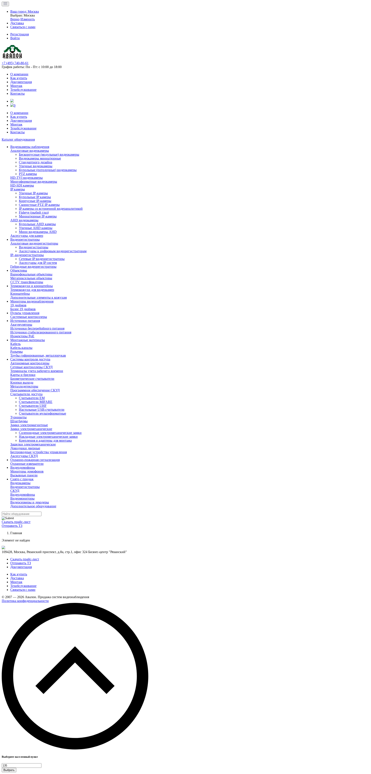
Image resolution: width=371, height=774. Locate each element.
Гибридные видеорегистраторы (33, 266)
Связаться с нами (22, 590)
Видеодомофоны (22, 467)
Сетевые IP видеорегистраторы (42, 259)
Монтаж (16, 86)
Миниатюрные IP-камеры (38, 216)
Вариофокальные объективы (31, 274)
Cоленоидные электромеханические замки (50, 433)
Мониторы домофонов (27, 471)
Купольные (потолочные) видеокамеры (48, 170)
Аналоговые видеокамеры (29, 150)
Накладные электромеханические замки (48, 436)
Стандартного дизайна (35, 162)
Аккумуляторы (21, 324)
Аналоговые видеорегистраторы (34, 243)
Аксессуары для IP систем (38, 263)
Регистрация (19, 34)
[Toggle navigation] (5, 4)
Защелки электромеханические (33, 444)
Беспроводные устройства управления (38, 452)
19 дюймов (18, 305)
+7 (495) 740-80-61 (15, 63)
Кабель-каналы (21, 348)
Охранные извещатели (27, 463)
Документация (21, 82)
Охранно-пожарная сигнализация (35, 460)
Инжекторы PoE (22, 336)
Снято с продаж (21, 479)
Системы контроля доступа (30, 359)
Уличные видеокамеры (35, 166)
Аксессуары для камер (26, 235)
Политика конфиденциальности (25, 601)
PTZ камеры (28, 174)
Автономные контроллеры (29, 363)
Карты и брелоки (22, 375)
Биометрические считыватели (32, 378)
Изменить (27, 19)
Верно (15, 19)
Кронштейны (20, 293)
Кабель (15, 344)
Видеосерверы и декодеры (29, 502)
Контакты (17, 93)
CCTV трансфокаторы (26, 282)
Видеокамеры (20, 483)
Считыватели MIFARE (35, 402)
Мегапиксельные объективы (31, 278)
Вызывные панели (24, 475)
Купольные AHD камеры (37, 224)
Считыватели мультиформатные (42, 413)
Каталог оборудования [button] (18, 139)
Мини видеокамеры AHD (38, 232)
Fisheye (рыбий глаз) (34, 212)
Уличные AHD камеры (35, 228)
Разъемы (16, 351)
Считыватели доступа (26, 394)
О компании (19, 74)
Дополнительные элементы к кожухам (38, 297)
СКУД (14, 491)
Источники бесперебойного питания (37, 328)
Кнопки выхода (21, 382)
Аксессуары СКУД (24, 456)
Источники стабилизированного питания (40, 332)
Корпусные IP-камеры (35, 201)
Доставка (17, 578)
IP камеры (17, 189)
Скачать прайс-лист (16, 522)
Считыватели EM (32, 398)
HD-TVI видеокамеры (26, 177)
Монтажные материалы (27, 340)
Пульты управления (24, 313)
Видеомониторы (22, 498)
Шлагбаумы (19, 421)
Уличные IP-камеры (33, 193)
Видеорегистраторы (25, 239)
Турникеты (18, 417)
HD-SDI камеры (22, 185)
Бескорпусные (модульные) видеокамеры (49, 154)
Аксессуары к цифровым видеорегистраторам (53, 251)
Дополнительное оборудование (33, 506)
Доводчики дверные (25, 448)
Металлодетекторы (24, 386)
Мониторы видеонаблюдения (31, 301)
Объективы (18, 270)
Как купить (18, 78)
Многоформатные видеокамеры (33, 181)
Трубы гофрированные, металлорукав (38, 355)
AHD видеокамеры (24, 220)
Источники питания (25, 320)
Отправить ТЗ (12, 526)
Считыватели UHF (33, 406)
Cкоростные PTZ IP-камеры (39, 205)
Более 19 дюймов (23, 309)
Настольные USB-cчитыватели (41, 409)
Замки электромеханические (31, 429)
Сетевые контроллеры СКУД (31, 367)
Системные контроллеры (28, 317)
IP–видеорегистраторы (27, 255)
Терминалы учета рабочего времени (36, 371)
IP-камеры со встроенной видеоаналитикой (51, 208)
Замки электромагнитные (29, 425)
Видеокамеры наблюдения (29, 147)
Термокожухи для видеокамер (32, 290)
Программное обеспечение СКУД (35, 390)
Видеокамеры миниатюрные (40, 158)
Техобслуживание (23, 89)
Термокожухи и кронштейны (31, 286)
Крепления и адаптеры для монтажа (45, 440)
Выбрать (9, 770)
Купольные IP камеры (35, 197)
